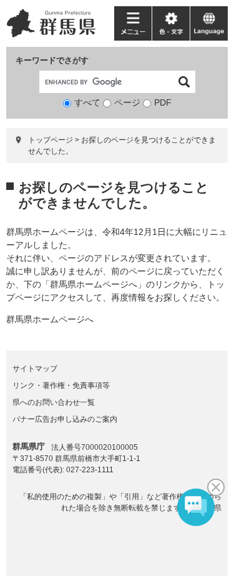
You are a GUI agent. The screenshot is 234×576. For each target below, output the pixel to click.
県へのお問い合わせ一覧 (53, 402)
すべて (87, 102)
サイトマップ (34, 368)
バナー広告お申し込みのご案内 (64, 419)
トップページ (50, 140)
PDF (163, 102)
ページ (127, 102)
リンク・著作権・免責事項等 (61, 385)
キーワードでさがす (52, 60)
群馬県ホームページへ (50, 319)
